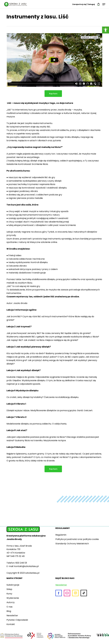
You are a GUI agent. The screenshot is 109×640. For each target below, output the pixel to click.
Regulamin (60, 534)
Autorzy (11, 602)
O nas (9, 606)
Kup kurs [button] (53, 93)
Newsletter (12, 615)
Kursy (9, 593)
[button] (105, 30)
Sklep (9, 589)
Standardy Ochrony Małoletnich (72, 543)
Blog (9, 611)
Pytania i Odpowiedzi (17, 619)
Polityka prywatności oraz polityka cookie (77, 539)
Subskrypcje (13, 584)
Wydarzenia (13, 598)
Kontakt (11, 624)
